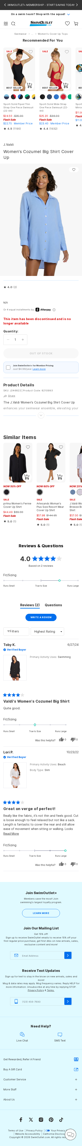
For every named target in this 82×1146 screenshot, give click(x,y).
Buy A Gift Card (12, 1069)
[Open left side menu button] (5, 23)
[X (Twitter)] (30, 1119)
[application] (70, 1134)
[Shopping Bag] (76, 23)
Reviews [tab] (30, 606)
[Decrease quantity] (8, 339)
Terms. (50, 990)
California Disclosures (56, 1133)
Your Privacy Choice (62, 1130)
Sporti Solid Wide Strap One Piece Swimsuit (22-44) (53, 107)
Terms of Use (15, 1130)
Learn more (39, 369)
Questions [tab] (53, 606)
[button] (10, 287)
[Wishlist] (67, 23)
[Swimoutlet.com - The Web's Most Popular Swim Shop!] (41, 23)
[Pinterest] (51, 1119)
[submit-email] (67, 955)
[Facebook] (20, 1119)
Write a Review (43, 618)
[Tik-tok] (61, 1119)
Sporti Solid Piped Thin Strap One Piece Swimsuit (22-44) (18, 107)
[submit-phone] (67, 1001)
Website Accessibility (27, 1133)
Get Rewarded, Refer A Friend (22, 1059)
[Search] (13, 23)
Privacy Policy (36, 990)
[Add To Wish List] (74, 169)
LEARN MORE (41, 913)
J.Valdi (8, 144)
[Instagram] (41, 1119)
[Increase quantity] (22, 339)
